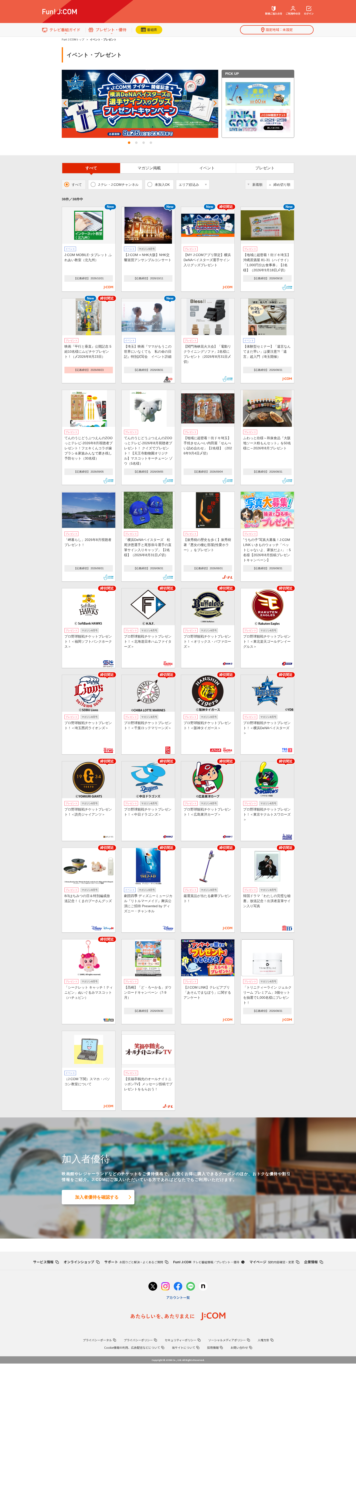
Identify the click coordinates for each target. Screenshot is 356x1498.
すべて (91, 168)
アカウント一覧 (178, 1297)
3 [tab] (143, 142)
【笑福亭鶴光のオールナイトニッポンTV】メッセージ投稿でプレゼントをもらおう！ (148, 1084)
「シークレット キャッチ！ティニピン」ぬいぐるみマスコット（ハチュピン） (88, 992)
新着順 (257, 185)
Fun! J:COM (206, 1261)
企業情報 (311, 1261)
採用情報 (213, 1347)
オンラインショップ (79, 1261)
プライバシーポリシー (138, 1340)
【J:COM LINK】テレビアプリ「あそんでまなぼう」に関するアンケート (207, 992)
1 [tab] (129, 142)
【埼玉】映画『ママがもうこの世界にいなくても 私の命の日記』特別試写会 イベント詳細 (147, 351)
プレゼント (265, 168)
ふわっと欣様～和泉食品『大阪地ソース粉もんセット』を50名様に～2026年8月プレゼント (267, 443)
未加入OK (162, 185)
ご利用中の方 (293, 13)
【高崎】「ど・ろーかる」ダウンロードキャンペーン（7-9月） (147, 992)
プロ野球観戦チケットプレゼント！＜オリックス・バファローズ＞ (207, 641)
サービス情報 (43, 1261)
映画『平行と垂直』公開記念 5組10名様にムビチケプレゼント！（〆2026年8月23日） (87, 351)
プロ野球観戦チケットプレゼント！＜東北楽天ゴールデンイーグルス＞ (267, 641)
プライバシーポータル (97, 1340)
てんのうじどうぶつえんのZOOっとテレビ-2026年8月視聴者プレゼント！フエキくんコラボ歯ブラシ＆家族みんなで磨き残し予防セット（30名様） (88, 448)
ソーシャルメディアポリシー (227, 1340)
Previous (65, 103)
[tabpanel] (140, 104)
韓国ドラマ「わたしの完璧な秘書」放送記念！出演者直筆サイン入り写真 (267, 901)
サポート (133, 1261)
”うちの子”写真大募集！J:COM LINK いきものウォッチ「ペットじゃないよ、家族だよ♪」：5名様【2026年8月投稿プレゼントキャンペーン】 (267, 550)
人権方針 (263, 1340)
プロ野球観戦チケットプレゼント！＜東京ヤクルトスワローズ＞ (267, 814)
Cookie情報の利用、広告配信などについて (132, 1347)
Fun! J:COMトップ (73, 39)
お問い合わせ (239, 1347)
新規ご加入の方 (273, 13)
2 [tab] (136, 142)
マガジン (149, 168)
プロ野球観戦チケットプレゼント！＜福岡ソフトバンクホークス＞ (88, 641)
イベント (207, 168)
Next (215, 103)
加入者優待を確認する (97, 1197)
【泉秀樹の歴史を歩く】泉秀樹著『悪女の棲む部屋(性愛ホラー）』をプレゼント (207, 545)
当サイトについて (183, 1347)
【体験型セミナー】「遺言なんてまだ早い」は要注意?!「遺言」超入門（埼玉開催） (267, 351)
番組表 (152, 29)
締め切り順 (281, 185)
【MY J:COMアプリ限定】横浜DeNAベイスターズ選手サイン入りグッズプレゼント (207, 260)
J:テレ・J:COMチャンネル (118, 185)
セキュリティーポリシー (180, 1340)
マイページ (271, 1261)
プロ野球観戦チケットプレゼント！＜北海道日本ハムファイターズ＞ (147, 641)
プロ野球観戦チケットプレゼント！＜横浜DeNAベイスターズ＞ (267, 728)
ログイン (309, 13)
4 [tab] (151, 142)
